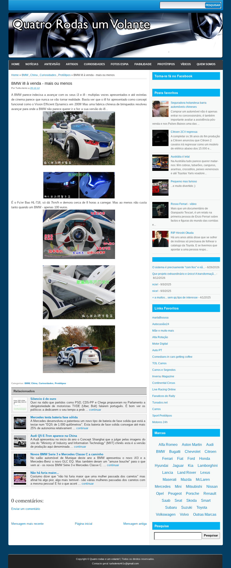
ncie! (155, 284)
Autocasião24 (160, 324)
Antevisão (52, 64)
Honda (204, 458)
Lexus (205, 472)
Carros (156, 409)
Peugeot (174, 493)
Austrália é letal (180, 156)
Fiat (180, 458)
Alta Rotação (160, 337)
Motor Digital (160, 343)
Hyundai (161, 465)
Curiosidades (94, 64)
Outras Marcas (204, 514)
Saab (166, 500)
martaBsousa (160, 317)
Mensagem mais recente (27, 523)
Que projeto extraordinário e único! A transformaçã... (184, 273)
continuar (95, 409)
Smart (205, 500)
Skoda (192, 500)
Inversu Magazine (163, 376)
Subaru (171, 507)
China (34, 75)
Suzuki (186, 507)
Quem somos (206, 64)
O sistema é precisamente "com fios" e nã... (178, 267)
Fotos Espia (120, 64)
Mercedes (162, 486)
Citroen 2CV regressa (184, 131)
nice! (155, 291)
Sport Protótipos (162, 415)
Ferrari (167, 458)
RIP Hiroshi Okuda (182, 232)
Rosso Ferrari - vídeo (183, 204)
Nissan (212, 486)
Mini (178, 486)
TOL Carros (159, 363)
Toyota (202, 507)
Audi (209, 445)
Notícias (31, 64)
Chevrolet (192, 451)
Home (16, 64)
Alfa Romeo (168, 445)
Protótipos (166, 64)
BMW (25, 75)
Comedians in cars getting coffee (172, 356)
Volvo (184, 514)
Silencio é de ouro (43, 399)
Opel (160, 493)
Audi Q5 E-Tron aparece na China (53, 435)
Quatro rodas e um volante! (105, 559)
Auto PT (157, 350)
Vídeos (186, 64)
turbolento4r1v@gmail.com (124, 563)
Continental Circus (163, 383)
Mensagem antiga (135, 523)
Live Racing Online (164, 389)
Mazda (186, 479)
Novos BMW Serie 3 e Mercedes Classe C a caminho (66, 454)
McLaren (203, 479)
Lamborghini (207, 465)
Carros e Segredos (164, 369)
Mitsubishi (194, 486)
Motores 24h (160, 422)
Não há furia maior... (44, 472)
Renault (210, 493)
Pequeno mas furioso (184, 181)
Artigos (72, 64)
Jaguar (178, 465)
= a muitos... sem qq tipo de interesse (175, 297)
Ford (191, 458)
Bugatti (174, 451)
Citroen (210, 451)
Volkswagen (165, 514)
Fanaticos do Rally (163, 396)
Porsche (192, 493)
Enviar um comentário (25, 509)
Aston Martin (192, 445)
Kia (190, 465)
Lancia (167, 472)
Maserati (169, 479)
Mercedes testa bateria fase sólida (54, 417)
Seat (178, 500)
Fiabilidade (143, 64)
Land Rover (187, 472)
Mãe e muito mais (163, 330)
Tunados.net (160, 402)
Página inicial (83, 523)
